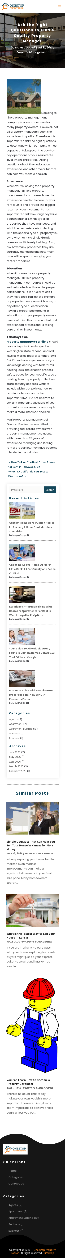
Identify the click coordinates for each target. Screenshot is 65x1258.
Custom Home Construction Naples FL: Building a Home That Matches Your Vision (31, 527)
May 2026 (15, 757)
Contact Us (16, 1184)
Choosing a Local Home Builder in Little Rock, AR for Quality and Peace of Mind (32, 569)
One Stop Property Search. (33, 1251)
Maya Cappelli (25, 48)
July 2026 (14, 752)
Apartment (16, 724)
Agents (13, 719)
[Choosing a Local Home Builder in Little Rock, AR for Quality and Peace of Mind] (22, 553)
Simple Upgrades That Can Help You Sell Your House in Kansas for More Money (31, 845)
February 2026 (17, 771)
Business (14, 738)
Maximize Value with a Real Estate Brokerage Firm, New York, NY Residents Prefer (31, 695)
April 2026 (15, 761)
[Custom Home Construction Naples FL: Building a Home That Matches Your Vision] (22, 511)
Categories (16, 1177)
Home (12, 1171)
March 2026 (16, 766)
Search (50, 490)
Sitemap (49, 1253)
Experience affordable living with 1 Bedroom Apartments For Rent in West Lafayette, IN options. (31, 611)
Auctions (14, 733)
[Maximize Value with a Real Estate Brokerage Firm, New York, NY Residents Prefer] (22, 679)
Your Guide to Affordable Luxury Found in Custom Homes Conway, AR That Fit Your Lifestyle (32, 653)
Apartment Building (20, 729)
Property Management (32, 52)
